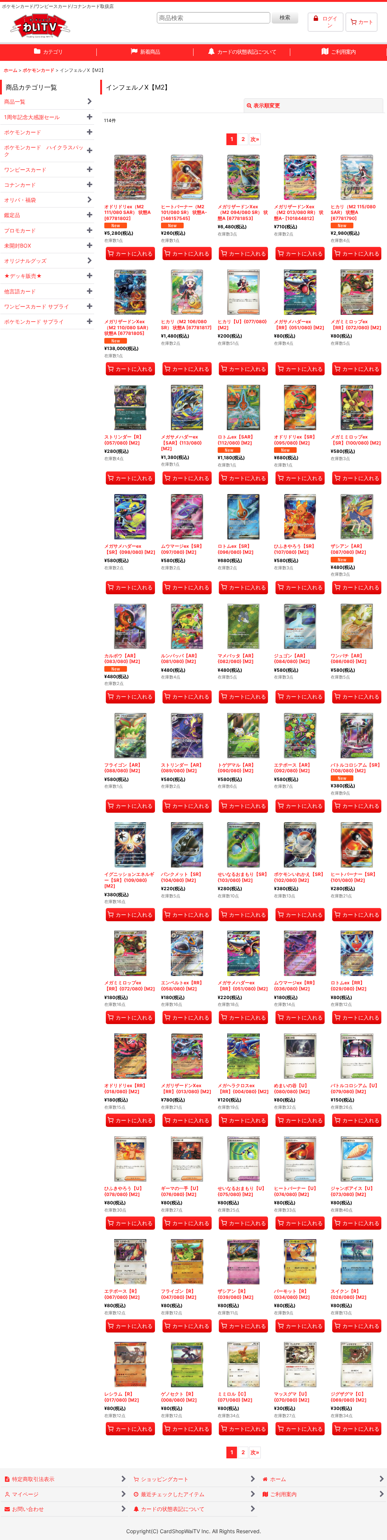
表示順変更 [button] (267, 105)
